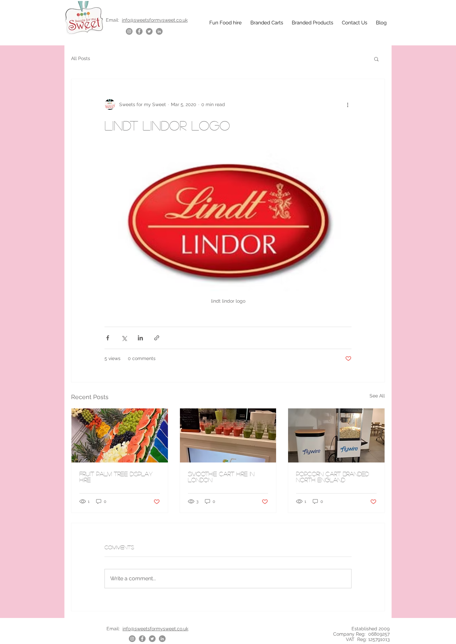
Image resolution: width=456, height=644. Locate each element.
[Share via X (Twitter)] (124, 338)
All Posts (80, 58)
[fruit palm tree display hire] (119, 435)
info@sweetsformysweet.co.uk (155, 20)
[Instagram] (129, 31)
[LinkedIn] (159, 31)
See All (377, 395)
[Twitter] (149, 31)
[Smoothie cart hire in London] (228, 435)
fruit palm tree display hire (116, 477)
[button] (376, 58)
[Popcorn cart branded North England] (336, 435)
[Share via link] (157, 338)
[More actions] (348, 104)
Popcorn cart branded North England (332, 477)
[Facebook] (139, 31)
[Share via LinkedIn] (140, 338)
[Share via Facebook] (107, 338)
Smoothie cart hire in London (221, 477)
